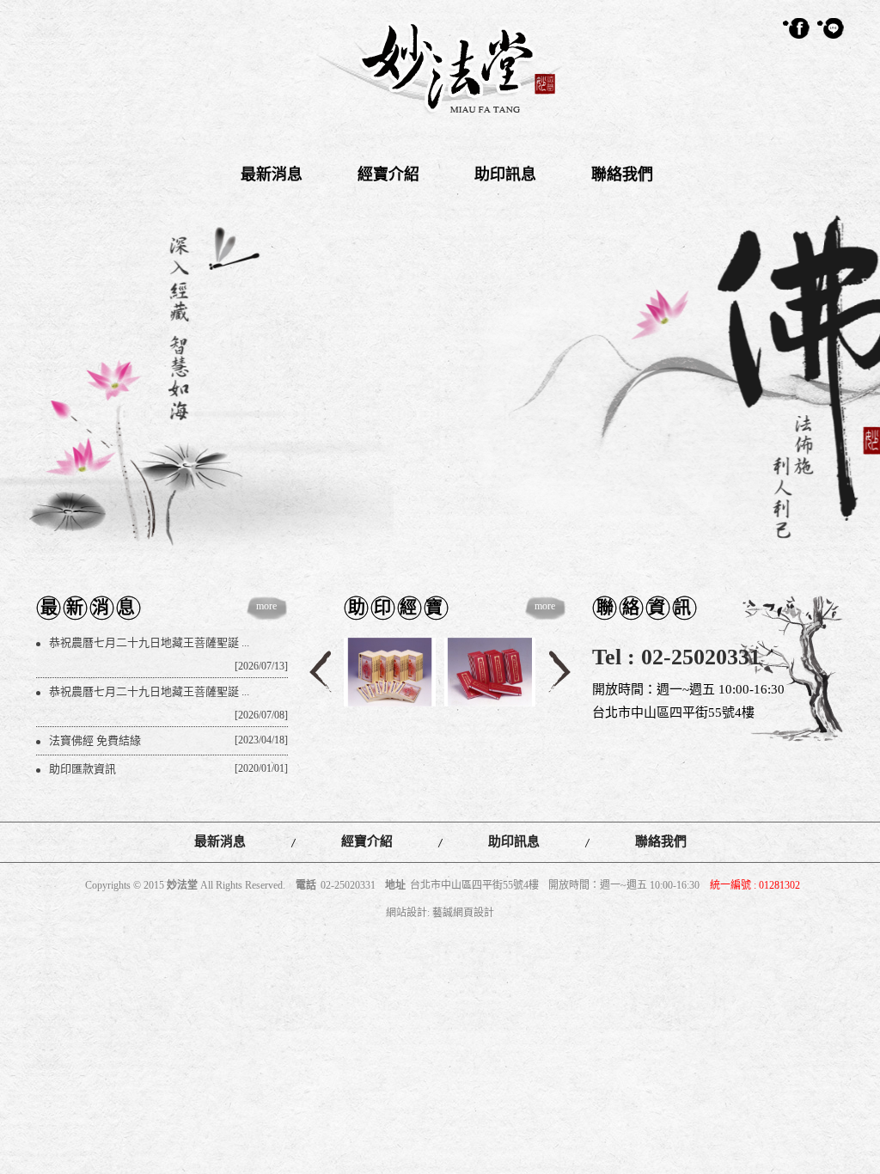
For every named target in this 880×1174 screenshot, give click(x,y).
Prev (320, 672)
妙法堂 (440, 68)
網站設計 (406, 913)
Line (830, 28)
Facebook (796, 28)
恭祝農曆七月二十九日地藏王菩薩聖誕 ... (170, 646)
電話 (306, 885)
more (266, 606)
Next (559, 672)
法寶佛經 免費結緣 (170, 740)
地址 (395, 885)
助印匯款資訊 (170, 768)
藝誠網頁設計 (463, 913)
